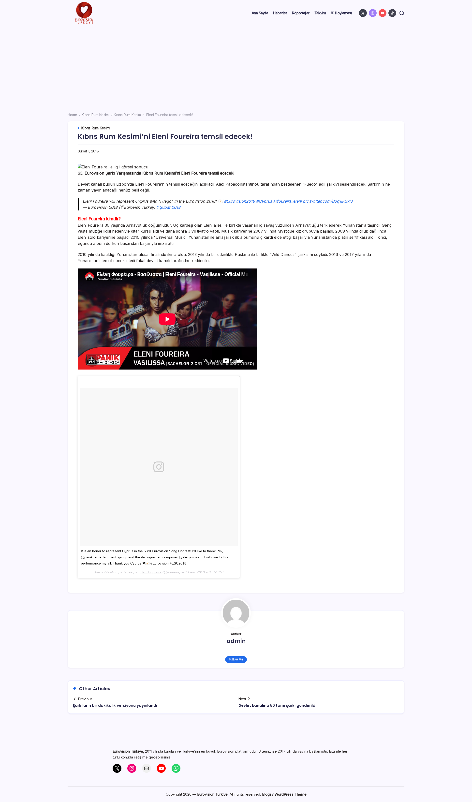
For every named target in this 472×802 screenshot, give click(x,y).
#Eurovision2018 (239, 201)
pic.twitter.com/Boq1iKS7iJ (328, 201)
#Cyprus (264, 201)
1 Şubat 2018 (168, 207)
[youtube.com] (382, 13)
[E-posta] (146, 768)
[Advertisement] (236, 63)
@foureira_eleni (287, 201)
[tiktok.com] (392, 13)
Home (72, 115)
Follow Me (236, 659)
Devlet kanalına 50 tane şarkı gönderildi (277, 705)
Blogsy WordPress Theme (284, 794)
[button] (401, 13)
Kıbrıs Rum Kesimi (95, 115)
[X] (117, 768)
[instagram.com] (373, 13)
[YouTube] (161, 768)
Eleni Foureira (151, 572)
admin (236, 641)
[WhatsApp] (176, 768)
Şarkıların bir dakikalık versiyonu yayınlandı (115, 705)
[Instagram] (131, 768)
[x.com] (363, 13)
